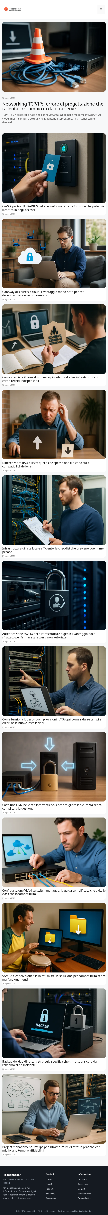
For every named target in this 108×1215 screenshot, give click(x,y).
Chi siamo (82, 1179)
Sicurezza (50, 1193)
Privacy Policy (84, 1193)
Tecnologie (51, 1198)
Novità (49, 1184)
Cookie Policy (84, 1198)
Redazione (83, 1184)
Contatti (81, 1189)
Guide (48, 1179)
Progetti (49, 1189)
